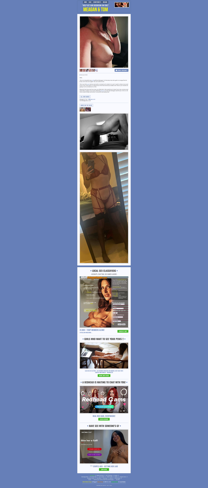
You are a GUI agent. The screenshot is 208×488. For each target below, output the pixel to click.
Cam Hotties (101, 476)
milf (93, 80)
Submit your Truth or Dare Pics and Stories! (104, 479)
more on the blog (86, 105)
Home (85, 2)
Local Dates (122, 482)
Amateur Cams (90, 478)
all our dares (85, 97)
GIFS (106, 482)
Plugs (94, 482)
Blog (90, 2)
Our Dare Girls (93, 476)
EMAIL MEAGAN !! (122, 70)
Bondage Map (85, 476)
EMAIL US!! (92, 99)
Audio (89, 479)
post (88, 84)
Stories (115, 475)
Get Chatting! (109, 475)
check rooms (104, 419)
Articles (111, 478)
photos (102, 90)
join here (104, 469)
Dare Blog (92, 475)
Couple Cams (123, 476)
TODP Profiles (110, 476)
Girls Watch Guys (87, 482)
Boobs (116, 476)
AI (109, 482)
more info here (104, 375)
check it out (123, 331)
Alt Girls (118, 479)
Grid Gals (99, 478)
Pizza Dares (117, 478)
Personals (105, 478)
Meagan (105, 2)
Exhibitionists (97, 2)
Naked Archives (100, 475)
